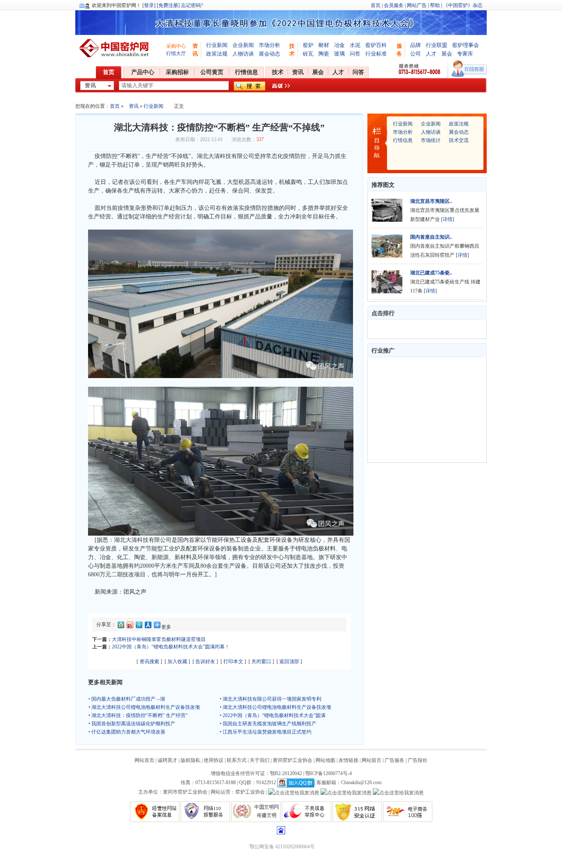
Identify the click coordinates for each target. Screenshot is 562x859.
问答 (355, 54)
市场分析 (269, 45)
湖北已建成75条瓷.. (431, 273)
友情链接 (348, 760)
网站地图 (325, 760)
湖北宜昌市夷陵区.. (431, 201)
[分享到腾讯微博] (138, 626)
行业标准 (376, 54)
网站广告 (417, 5)
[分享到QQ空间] (120, 626)
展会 (446, 54)
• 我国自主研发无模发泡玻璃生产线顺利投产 (268, 724)
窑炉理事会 (465, 45)
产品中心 (142, 72)
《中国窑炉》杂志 (463, 5)
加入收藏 (177, 661)
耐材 (323, 45)
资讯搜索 (149, 661)
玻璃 (339, 54)
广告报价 (417, 760)
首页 (376, 5)
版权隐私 (190, 760)
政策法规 (217, 54)
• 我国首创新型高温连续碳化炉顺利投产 (131, 724)
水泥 (355, 45)
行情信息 (246, 72)
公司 (415, 54)
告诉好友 (205, 661)
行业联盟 (436, 45)
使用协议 (213, 760)
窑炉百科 (376, 45)
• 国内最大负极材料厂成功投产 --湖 (126, 699)
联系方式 (236, 760)
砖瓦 (308, 54)
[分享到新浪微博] (129, 626)
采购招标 (177, 72)
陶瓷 (323, 54)
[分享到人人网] (147, 626)
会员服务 (394, 5)
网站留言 (371, 760)
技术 (277, 72)
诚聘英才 (167, 760)
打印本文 (233, 661)
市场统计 (431, 140)
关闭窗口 (261, 661)
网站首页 (144, 760)
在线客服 (469, 68)
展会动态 (269, 54)
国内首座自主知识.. (431, 237)
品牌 (415, 45)
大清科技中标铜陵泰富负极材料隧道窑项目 (159, 639)
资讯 (298, 72)
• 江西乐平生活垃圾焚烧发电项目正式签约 (265, 732)
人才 (431, 54)
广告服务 (394, 760)
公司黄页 (211, 72)
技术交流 (459, 140)
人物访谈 (243, 54)
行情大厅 (176, 53)
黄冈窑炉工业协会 (292, 760)
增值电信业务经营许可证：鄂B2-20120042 (256, 773)
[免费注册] (168, 5)
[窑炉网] (115, 48)
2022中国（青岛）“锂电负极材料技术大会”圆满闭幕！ (171, 647)
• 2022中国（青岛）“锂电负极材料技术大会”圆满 (272, 715)
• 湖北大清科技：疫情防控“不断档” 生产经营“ (138, 715)
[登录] (149, 5)
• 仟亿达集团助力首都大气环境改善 (126, 732)
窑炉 (308, 45)
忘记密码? (192, 5)
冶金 (339, 45)
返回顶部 (289, 661)
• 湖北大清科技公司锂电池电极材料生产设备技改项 (144, 707)
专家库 (465, 54)
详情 (448, 219)
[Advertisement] (423, 409)
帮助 (435, 5)
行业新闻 (217, 45)
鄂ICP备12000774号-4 (328, 773)
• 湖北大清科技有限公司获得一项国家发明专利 (270, 699)
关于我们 (259, 760)
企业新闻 (243, 45)
